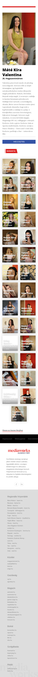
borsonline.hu (11, 630)
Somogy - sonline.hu (14, 536)
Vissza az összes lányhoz (12, 430)
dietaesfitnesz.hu (13, 612)
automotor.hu (11, 594)
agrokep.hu (11, 581)
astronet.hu (11, 592)
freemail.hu (11, 650)
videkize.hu (11, 617)
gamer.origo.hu (12, 599)
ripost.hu (10, 632)
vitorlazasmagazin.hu (14, 615)
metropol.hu (11, 635)
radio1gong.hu (12, 668)
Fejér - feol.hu (12, 515)
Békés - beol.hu (12, 505)
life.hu (9, 638)
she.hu (9, 640)
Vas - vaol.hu (11, 546)
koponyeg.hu (11, 653)
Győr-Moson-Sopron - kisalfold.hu (18, 518)
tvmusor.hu (11, 620)
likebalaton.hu (12, 602)
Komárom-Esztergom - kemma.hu (18, 531)
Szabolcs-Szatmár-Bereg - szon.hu (16, 539)
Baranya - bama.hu (13, 503)
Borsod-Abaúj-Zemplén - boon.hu (18, 508)
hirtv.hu (9, 566)
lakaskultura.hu (12, 597)
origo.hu (10, 569)
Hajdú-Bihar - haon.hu (14, 520)
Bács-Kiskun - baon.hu (14, 500)
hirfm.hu (10, 671)
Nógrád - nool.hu (13, 533)
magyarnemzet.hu (13, 561)
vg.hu (9, 579)
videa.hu (10, 655)
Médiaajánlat (20, 439)
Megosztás (19, 142)
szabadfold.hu (12, 564)
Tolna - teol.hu (12, 543)
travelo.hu (10, 609)
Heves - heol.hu (12, 523)
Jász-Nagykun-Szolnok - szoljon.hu (15, 527)
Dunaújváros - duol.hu (14, 513)
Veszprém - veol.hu (13, 548)
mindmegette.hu (12, 607)
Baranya (11, 151)
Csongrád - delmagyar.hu (15, 510)
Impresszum (7, 439)
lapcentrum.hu (12, 658)
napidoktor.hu (11, 604)
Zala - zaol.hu (12, 551)
